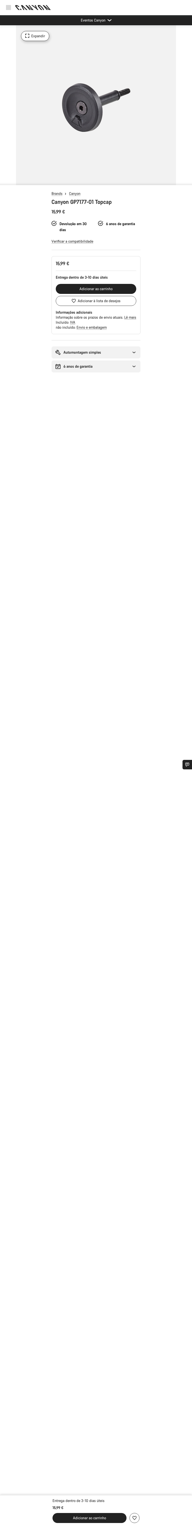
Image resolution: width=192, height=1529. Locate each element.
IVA (72, 322)
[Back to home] (33, 7)
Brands (57, 193)
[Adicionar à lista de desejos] (135, 1518)
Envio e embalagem (91, 327)
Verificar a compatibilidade (72, 241)
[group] (96, 105)
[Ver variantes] (5, 180)
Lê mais (130, 317)
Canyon (74, 193)
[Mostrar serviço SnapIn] (187, 764)
